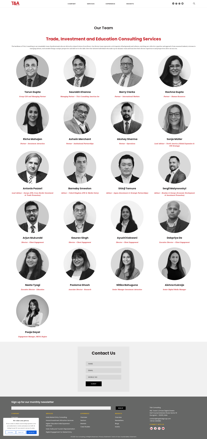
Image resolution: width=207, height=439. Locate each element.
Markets (83, 424)
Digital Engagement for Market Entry (59, 432)
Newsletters (119, 420)
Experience (110, 4)
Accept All (31, 432)
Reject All (20, 432)
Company (72, 4)
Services (90, 4)
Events (117, 427)
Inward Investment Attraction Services (60, 420)
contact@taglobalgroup (160, 419)
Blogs (117, 424)
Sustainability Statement (128, 437)
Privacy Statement (105, 437)
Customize (10, 432)
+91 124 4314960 (155, 421)
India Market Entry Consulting (56, 417)
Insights (130, 4)
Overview (14, 417)
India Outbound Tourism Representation (60, 429)
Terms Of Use (116, 437)
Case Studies (85, 427)
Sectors (83, 420)
